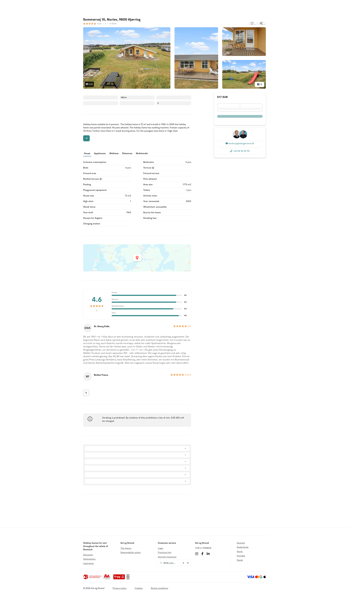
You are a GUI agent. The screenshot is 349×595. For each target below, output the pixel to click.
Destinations (89, 559)
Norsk (240, 551)
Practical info (164, 552)
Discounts (88, 555)
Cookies (139, 588)
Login (160, 548)
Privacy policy (120, 588)
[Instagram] (196, 553)
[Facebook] (202, 553)
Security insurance (167, 556)
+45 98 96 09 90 (241, 151)
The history (126, 548)
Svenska (241, 555)
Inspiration (88, 563)
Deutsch (241, 543)
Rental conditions (159, 588)
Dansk (240, 560)
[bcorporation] (128, 578)
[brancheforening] (92, 578)
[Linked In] (208, 553)
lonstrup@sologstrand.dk (241, 143)
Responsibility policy (131, 552)
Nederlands (242, 547)
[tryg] (120, 578)
